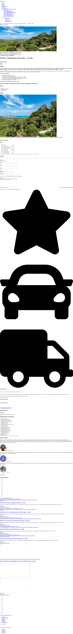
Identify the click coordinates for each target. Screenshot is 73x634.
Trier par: (1, 615)
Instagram (3, 620)
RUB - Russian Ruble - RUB (8, 14)
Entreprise (3, 617)
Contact (3, 7)
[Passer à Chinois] (3, 631)
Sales (3, 3)
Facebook (3, 619)
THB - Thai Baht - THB (8, 10)
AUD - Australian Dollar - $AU (9, 16)
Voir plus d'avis (2, 474)
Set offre (3, 4)
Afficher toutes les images (4, 140)
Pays (1, 170)
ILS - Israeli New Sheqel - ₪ (8, 15)
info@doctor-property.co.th (6, 408)
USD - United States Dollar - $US (9, 11)
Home (3, 2)
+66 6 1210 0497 (4, 8)
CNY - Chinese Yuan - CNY (8, 13)
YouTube (3, 621)
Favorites (3, 5)
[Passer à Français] (3, 632)
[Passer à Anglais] (3, 629)
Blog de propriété (4, 6)
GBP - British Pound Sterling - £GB (9, 12)
